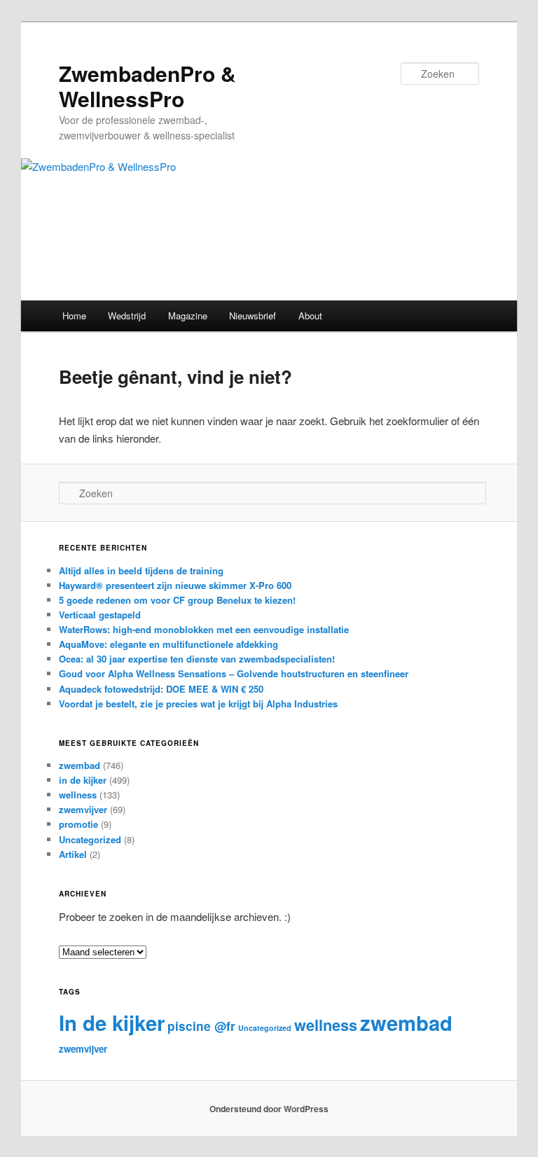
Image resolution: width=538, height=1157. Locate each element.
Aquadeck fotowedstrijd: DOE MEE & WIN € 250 (161, 688)
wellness (78, 794)
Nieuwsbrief (252, 315)
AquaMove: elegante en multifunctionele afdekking (168, 644)
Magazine (187, 315)
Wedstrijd (127, 315)
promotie (78, 824)
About (310, 315)
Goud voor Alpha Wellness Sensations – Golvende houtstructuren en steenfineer (233, 673)
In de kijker (112, 1022)
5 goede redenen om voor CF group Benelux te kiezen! (177, 600)
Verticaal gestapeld (100, 614)
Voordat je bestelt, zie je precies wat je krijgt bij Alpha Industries (198, 703)
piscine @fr (201, 1026)
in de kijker (82, 780)
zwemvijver (83, 809)
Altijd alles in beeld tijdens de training (141, 570)
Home (74, 315)
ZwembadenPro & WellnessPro (147, 85)
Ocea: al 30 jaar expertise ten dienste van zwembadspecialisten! (197, 658)
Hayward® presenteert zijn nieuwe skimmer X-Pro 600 (175, 585)
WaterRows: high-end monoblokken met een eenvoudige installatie (204, 629)
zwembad (79, 765)
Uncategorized (90, 839)
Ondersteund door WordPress (269, 1108)
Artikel (73, 854)
